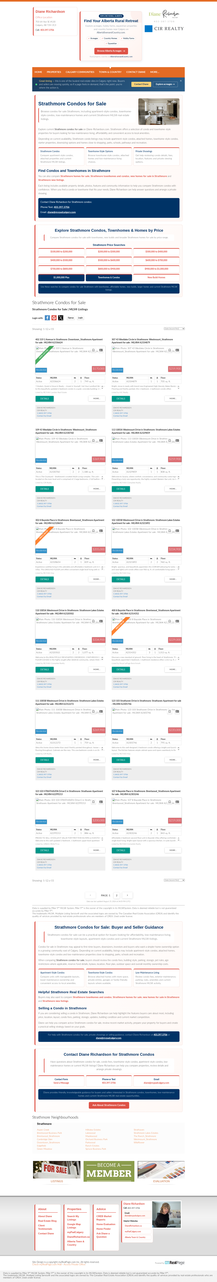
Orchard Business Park (96, 1139)
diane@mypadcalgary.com (61, 212)
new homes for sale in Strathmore (148, 176)
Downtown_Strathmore (48, 1143)
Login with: (37, 318)
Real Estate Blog (47, 1220)
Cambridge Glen (44, 1139)
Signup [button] (71, 318)
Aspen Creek (43, 1130)
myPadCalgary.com (133, 1232)
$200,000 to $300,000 (109, 252)
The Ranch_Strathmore (145, 1136)
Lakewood (90, 1133)
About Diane (45, 1216)
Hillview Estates (93, 1130)
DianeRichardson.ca (78, 1236)
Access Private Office (74, 1264)
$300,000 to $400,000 (156, 252)
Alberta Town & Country (135, 1237)
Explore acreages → (165, 84)
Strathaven (139, 1130)
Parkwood (90, 1143)
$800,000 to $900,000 (109, 269)
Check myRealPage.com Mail (47, 1264)
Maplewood (91, 1136)
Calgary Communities (80, 72)
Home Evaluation (105, 1224)
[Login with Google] (54, 320)
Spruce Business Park (95, 1149)
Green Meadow (44, 1149)
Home (38, 72)
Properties (54, 72)
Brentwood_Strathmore (48, 1136)
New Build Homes (156, 277)
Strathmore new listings (51, 180)
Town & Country (110, 72)
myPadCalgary (75, 1232)
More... (154, 72)
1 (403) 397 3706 (44, 413)
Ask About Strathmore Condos (108, 1105)
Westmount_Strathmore (145, 1139)
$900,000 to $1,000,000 (156, 269)
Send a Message (61, 1083)
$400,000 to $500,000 (61, 260)
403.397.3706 (47, 30)
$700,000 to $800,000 (61, 269)
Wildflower (139, 1143)
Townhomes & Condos (109, 277)
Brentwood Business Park (49, 1133)
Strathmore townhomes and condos (110, 176)
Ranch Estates (92, 1146)
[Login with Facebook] (47, 320)
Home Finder (103, 1228)
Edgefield (41, 1146)
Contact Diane (136, 72)
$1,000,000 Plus (61, 277)
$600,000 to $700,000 (156, 260)
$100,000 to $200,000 (61, 252)
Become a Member (109, 1178)
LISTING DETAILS (45, 399)
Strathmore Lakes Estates (146, 1133)
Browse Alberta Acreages (109, 51)
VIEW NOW (56, 1174)
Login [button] (80, 318)
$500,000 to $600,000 (109, 260)
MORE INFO (161, 1174)
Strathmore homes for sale (75, 176)
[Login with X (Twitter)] (60, 320)
